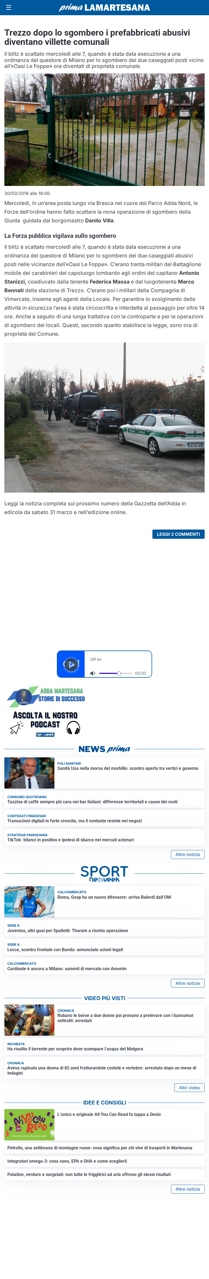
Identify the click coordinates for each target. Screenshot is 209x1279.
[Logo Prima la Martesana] (104, 8)
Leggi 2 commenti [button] (178, 534)
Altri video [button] (189, 1087)
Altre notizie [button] (188, 854)
